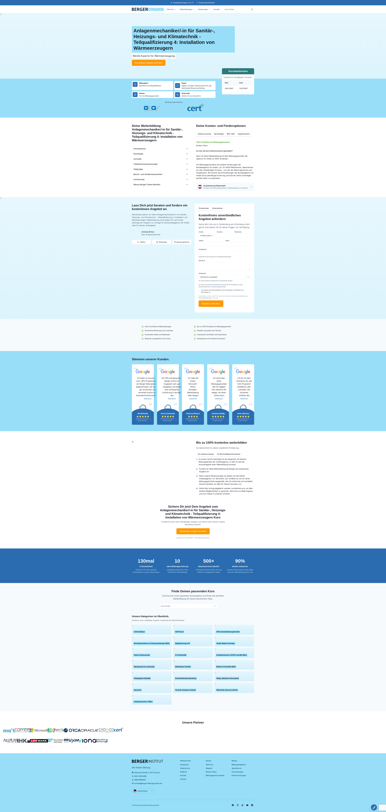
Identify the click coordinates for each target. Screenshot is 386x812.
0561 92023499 (140, 776)
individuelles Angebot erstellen (193, 531)
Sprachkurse (236, 768)
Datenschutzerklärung (214, 284)
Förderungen (203, 9)
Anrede (201, 232)
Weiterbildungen (186, 9)
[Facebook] (233, 805)
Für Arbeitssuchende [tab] (206, 454)
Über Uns (170, 9)
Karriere (183, 779)
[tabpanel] (225, 159)
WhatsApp (163, 242)
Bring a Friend (211, 772)
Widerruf (183, 772)
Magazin (209, 768)
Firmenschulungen (239, 775)
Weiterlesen (148, 399)
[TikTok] (242, 805)
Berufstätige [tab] (219, 134)
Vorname (219, 232)
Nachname (238, 232)
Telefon (142, 242)
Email (227, 240)
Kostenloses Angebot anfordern (149, 63)
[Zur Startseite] (148, 9)
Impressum (184, 765)
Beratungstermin (183, 242)
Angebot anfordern (211, 303)
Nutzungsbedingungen (205, 298)
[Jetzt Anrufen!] (374, 807)
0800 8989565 (140, 780)
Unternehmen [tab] (217, 208)
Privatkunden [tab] (204, 208)
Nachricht (202, 260)
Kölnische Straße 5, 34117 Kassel (147, 773)
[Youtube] (247, 805)
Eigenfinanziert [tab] (244, 134)
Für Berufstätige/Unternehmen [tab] (228, 454)
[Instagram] (238, 805)
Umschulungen (237, 772)
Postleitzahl (202, 249)
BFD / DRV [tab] (231, 134)
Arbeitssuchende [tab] (204, 134)
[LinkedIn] (252, 805)
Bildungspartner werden (215, 775)
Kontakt (217, 9)
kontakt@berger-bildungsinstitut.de (148, 783)
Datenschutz (185, 768)
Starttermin (202, 273)
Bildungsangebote (239, 765)
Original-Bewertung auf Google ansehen (142, 419)
